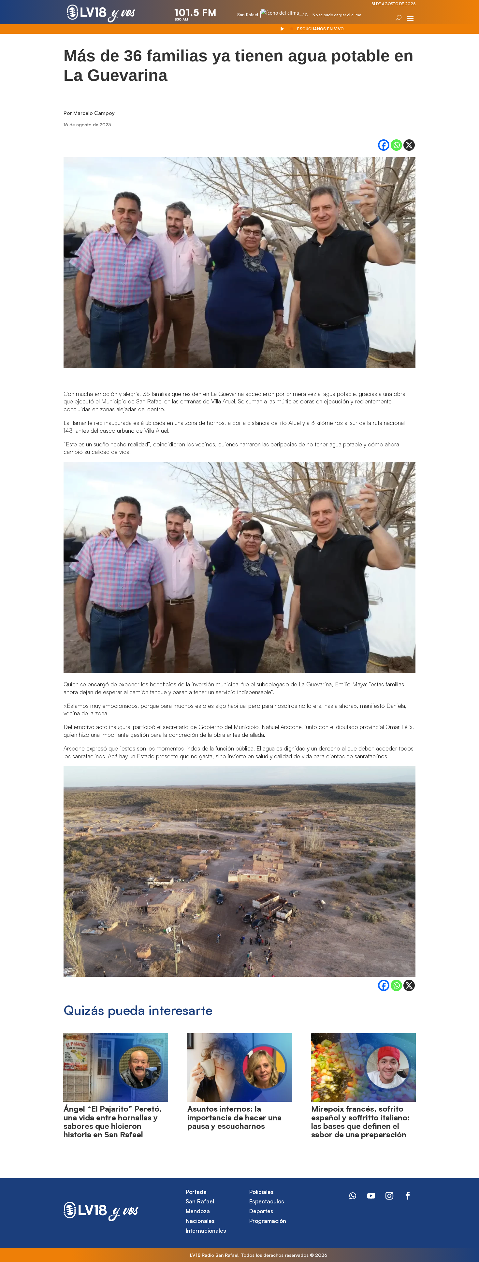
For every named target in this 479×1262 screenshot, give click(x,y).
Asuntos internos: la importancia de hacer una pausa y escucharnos (234, 1117)
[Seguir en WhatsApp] (353, 1196)
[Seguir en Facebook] (407, 1196)
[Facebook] (383, 145)
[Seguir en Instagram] (389, 1196)
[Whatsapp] (396, 145)
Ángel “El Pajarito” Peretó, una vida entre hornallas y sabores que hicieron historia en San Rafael (113, 1121)
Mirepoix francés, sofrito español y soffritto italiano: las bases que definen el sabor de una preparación (360, 1121)
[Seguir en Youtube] (371, 1196)
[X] (409, 145)
